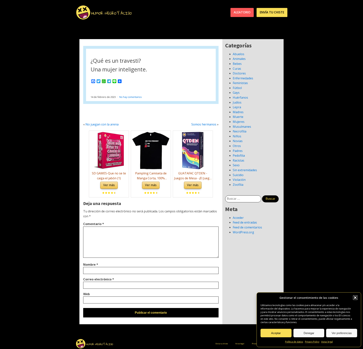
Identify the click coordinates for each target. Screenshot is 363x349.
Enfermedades (243, 78)
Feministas (240, 83)
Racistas (238, 160)
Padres (238, 151)
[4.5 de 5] (114, 193)
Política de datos (294, 341)
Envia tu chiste (222, 343)
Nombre (90, 264)
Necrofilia (239, 131)
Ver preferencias (342, 333)
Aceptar (276, 333)
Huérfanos (240, 97)
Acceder (238, 218)
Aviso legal (327, 341)
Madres (238, 112)
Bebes (237, 64)
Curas (237, 69)
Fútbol (237, 88)
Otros (237, 146)
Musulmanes (242, 127)
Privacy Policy (312, 341)
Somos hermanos (203, 124)
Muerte (238, 117)
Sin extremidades (245, 170)
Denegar (309, 333)
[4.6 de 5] (198, 193)
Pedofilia (239, 155)
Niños (237, 136)
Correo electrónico (98, 279)
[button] (355, 297)
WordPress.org (243, 232)
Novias (238, 141)
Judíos (237, 102)
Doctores (239, 73)
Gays (236, 93)
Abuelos (238, 54)
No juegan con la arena (102, 124)
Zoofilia (238, 185)
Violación (239, 180)
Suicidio (238, 175)
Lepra (237, 107)
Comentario (93, 224)
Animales (239, 59)
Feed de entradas (245, 222)
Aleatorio (242, 12)
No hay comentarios (130, 97)
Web (86, 294)
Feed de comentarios (247, 227)
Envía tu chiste (272, 12)
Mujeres (238, 122)
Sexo (236, 165)
